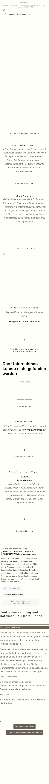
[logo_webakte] (23, 255)
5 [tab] (0, 722)
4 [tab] (0, 719)
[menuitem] (24, 2)
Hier (10, 484)
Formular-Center (33, 430)
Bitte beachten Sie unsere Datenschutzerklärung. (20, 602)
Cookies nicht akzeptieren (13, 595)
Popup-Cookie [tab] (5, 694)
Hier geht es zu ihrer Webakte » (25, 321)
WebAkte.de (24, 2)
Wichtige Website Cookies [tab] (10, 627)
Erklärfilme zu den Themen (24, 472)
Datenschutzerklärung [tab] (8, 677)
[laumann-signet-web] (20, 14)
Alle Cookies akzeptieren (13, 588)
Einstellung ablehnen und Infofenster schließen (24, 733)
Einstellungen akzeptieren (24, 726)
